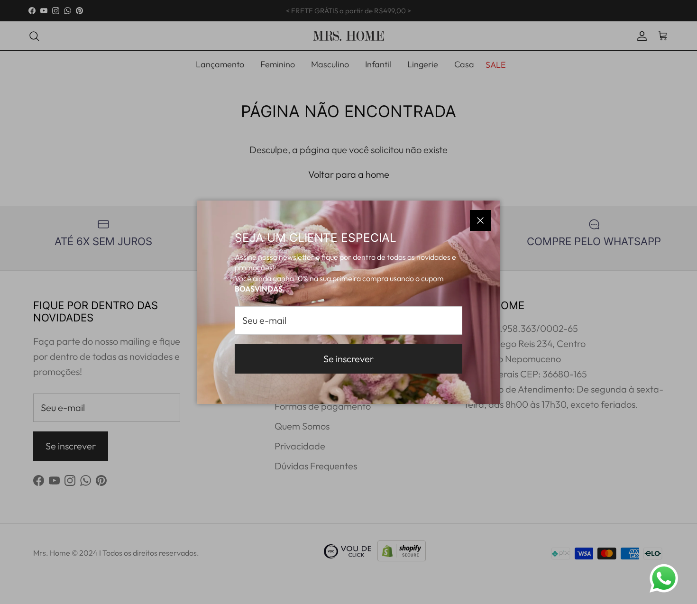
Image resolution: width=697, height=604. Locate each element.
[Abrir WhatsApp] (664, 578)
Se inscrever (348, 359)
